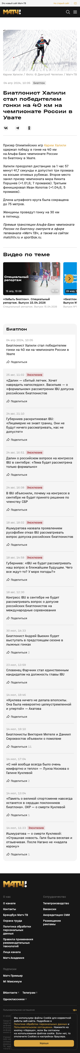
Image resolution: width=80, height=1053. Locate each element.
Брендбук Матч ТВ (15, 915)
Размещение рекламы (52, 922)
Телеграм (29, 992)
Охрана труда (12, 920)
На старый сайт (61, 3)
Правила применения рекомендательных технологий (18, 943)
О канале (9, 903)
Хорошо (44, 1043)
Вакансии (49, 909)
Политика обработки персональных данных (17, 930)
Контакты (9, 909)
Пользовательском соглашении (33, 1027)
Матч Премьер (13, 975)
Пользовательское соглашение (19, 1010)
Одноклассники (14, 999)
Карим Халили (55, 145)
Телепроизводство (56, 903)
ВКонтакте (10, 992)
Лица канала (12, 952)
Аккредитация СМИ (56, 915)
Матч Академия (13, 958)
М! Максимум (12, 981)
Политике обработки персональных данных (40, 1024)
